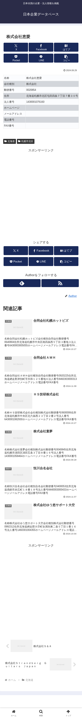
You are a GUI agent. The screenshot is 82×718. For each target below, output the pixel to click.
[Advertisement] (41, 194)
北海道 (11, 141)
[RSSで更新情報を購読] (60, 283)
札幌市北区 (27, 141)
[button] (66, 58)
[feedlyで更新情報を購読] (22, 283)
